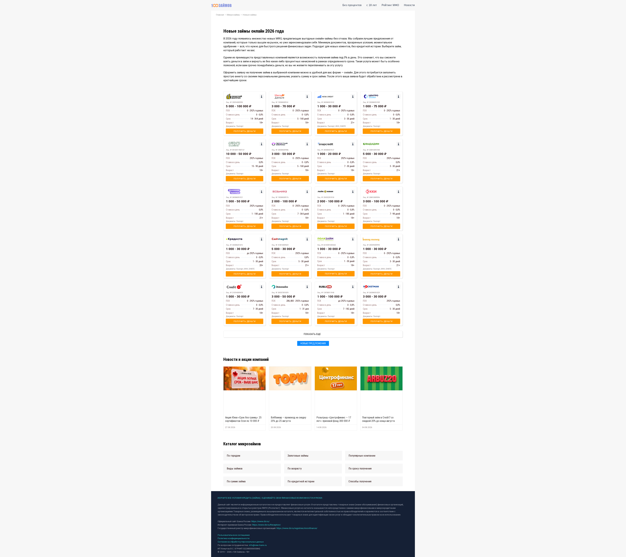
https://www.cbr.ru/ (260, 521)
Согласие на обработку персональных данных (241, 542)
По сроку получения (360, 468)
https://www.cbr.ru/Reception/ (266, 525)
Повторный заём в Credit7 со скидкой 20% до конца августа (378, 419)
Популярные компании (362, 455)
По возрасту (295, 468)
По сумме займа (236, 481)
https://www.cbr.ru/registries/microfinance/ (296, 528)
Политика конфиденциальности (233, 538)
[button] (252, 455)
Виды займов (234, 468)
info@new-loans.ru (258, 545)
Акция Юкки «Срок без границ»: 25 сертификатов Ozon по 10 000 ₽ (243, 419)
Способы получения (360, 481)
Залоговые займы (298, 455)
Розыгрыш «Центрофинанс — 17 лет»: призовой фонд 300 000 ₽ (333, 419)
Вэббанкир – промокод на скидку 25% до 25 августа (288, 419)
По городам (233, 455)
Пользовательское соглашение (234, 535)
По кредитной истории (301, 481)
